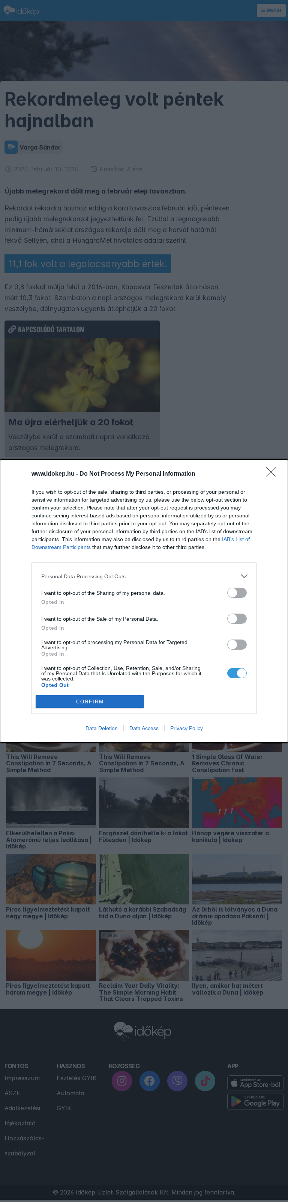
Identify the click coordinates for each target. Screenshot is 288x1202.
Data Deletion (102, 728)
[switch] (237, 593)
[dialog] (144, 601)
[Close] (273, 474)
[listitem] (144, 576)
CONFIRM (90, 702)
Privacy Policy (186, 728)
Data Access (144, 728)
